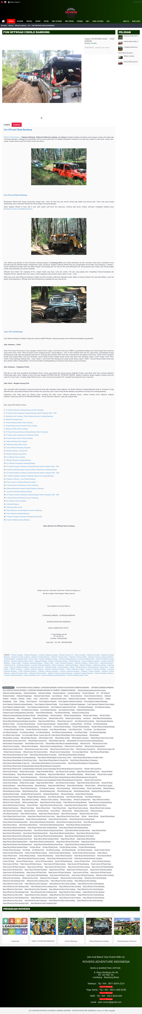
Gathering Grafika (21, 659)
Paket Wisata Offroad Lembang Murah (78, 825)
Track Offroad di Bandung (58, 729)
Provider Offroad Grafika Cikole (14, 729)
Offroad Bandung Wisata (82, 791)
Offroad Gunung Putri (66, 655)
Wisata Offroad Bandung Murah (14, 819)
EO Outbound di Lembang (30, 710)
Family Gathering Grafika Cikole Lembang (19, 422)
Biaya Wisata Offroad (99, 830)
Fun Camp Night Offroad (80, 752)
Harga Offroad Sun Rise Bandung (93, 892)
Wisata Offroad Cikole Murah (58, 819)
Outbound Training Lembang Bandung (100, 657)
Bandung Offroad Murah (51, 794)
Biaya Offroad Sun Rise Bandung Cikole (16, 892)
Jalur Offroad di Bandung (56, 797)
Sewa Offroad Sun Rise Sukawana (36, 900)
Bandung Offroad (63, 724)
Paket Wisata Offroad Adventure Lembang (31, 858)
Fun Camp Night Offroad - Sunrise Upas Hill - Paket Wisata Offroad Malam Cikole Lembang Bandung (54, 735)
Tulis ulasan (105, 47)
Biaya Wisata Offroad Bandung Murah (35, 833)
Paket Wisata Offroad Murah (28, 825)
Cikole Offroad (55, 811)
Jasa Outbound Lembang (66, 710)
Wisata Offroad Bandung (75, 774)
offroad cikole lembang (10, 771)
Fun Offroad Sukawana (10, 732)
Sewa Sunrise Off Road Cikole (59, 875)
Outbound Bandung (12, 504)
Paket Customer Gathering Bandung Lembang (21, 482)
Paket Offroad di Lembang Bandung (74, 802)
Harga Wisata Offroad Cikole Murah (67, 842)
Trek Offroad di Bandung (93, 797)
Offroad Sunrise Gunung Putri (85, 749)
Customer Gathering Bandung (40, 665)
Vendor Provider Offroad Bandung (59, 853)
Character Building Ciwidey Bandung (18, 520)
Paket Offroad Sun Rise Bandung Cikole (16, 886)
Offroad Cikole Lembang (73, 718)
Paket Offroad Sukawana (29, 813)
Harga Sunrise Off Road (57, 870)
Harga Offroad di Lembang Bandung (100, 802)
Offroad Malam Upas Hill (57, 741)
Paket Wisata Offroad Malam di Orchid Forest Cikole (20, 760)
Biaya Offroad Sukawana (69, 813)
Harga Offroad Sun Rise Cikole (13, 895)
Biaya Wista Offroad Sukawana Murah (46, 839)
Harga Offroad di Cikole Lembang (50, 802)
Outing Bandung (9, 659)
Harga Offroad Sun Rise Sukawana (36, 895)
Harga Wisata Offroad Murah (86, 839)
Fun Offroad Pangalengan (98, 732)
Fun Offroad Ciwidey (80, 732)
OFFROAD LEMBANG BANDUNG (102, 687)
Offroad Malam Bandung (29, 738)
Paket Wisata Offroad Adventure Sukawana (88, 858)
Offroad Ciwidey (105, 715)
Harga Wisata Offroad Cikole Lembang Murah (95, 842)
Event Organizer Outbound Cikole (38, 707)
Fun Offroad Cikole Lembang (15, 457)
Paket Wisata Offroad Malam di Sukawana (84, 760)
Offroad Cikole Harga (27, 808)
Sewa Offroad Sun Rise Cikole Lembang (62, 900)
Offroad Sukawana (58, 665)
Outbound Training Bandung (40, 657)
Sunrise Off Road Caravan (24, 861)
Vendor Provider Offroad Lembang (36, 853)
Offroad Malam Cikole (46, 738)
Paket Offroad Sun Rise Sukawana (36, 884)
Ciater (15, 701)
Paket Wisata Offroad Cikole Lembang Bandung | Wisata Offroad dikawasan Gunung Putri (32, 766)
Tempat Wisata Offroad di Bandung (14, 797)
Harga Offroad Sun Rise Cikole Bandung (91, 895)
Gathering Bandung (106, 663)
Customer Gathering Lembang (19, 667)
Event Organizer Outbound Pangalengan (72, 704)
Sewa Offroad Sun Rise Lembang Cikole (44, 903)
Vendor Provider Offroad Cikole (13, 853)
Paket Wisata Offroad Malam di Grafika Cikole (88, 757)
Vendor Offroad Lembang (27, 856)
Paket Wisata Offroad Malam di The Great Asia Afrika (49, 763)
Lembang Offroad (76, 724)
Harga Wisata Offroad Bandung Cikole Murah (48, 844)
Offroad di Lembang (78, 788)
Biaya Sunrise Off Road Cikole (13, 870)
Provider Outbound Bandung (46, 724)
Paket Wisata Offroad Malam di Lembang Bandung (19, 757)
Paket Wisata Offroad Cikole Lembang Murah (42, 827)
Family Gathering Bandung (64, 663)
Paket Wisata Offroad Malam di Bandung (71, 755)
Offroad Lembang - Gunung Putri (16, 451)
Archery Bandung (71, 941)
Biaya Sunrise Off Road (35, 867)
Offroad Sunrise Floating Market (60, 752)
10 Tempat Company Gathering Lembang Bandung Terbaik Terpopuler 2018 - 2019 (32, 466)
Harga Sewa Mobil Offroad (46, 721)
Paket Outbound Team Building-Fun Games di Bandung (24, 510)
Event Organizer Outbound (47, 701)
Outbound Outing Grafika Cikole (16, 444)
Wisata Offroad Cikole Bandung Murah (15, 822)
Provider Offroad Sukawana (12, 850)
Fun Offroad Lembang (27, 732)
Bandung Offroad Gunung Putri (31, 794)
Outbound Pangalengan (24, 696)
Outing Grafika (16, 663)
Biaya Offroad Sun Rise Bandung (93, 886)
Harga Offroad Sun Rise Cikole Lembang (62, 895)
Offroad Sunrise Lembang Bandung (51, 746)
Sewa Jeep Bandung (63, 788)
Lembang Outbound (74, 693)
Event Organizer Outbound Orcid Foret (63, 707)
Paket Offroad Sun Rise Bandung (85, 881)
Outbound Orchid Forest (95, 699)
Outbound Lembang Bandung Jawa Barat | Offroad (19, 715)
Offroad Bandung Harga (47, 791)
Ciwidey (107, 699)
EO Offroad (87, 724)
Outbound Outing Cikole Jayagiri (16, 441)
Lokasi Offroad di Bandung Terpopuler (18, 447)
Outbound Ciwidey (9, 696)
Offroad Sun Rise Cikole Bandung (95, 878)
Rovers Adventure (76, 696)
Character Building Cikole (86, 659)
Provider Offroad (46, 727)
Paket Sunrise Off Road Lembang (54, 864)
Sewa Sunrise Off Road (80, 872)
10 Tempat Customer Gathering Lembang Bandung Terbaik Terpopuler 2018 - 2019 (32, 495)
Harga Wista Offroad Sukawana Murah (15, 847)
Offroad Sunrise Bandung (30, 746)
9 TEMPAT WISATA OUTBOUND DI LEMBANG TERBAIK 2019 (131, 47)
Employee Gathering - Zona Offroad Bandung (20, 479)
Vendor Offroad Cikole (10, 856)
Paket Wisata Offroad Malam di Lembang (43, 755)
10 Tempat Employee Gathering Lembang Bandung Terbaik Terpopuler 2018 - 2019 (32, 473)
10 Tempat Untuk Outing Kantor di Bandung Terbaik (22, 435)
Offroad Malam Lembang (11, 738)
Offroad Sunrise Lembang (11, 746)
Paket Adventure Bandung (104, 721)
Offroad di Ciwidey (9, 724)
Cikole (35, 699)
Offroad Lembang (129, 56)
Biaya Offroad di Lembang (30, 799)
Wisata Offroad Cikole (43, 808)
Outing (72, 667)
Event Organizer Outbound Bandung (95, 701)
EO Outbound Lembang (102, 707)
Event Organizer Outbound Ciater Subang (100, 704)
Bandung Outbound (59, 693)
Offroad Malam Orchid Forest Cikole (14, 741)
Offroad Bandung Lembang (11, 791)
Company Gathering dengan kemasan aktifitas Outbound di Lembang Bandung (31, 469)
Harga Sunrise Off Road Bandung (13, 872)
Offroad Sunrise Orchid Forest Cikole (62, 749)
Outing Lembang (80, 655)
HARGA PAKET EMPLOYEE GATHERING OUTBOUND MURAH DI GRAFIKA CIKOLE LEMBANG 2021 (131, 41)
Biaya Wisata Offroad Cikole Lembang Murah (17, 836)
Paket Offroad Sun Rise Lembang (61, 881)
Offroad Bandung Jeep (64, 791)
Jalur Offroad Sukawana (10, 813)
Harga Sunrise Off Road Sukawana (59, 872)
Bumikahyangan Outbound (127, 941)
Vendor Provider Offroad (102, 850)
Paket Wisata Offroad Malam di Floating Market (83, 763)
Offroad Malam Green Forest (34, 743)
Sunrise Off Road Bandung (63, 861)
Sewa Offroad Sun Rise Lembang (70, 898)
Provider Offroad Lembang (61, 727)
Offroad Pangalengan (24, 718)
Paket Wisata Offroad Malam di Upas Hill (16, 763)
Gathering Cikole (9, 665)
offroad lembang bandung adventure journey (92, 690)
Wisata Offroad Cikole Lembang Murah (82, 819)
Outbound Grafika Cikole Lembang (17, 429)
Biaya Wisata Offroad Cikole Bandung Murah (48, 836)
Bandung (21, 699)
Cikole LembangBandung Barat (22, 209)
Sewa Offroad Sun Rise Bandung (93, 898)
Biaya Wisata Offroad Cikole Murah (88, 833)
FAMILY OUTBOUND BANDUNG (43, 941)
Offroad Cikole (48, 663)
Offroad (84, 816)
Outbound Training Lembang (20, 657)
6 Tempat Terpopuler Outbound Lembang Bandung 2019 (24, 516)
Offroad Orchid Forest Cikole (89, 813)
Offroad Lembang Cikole (30, 802)
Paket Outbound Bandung (44, 713)
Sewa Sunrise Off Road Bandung (37, 875)
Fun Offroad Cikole (100, 729)
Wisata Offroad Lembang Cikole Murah (69, 822)
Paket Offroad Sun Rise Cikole (13, 884)
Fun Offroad (88, 729)
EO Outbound (105, 693)
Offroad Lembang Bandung (72, 715)
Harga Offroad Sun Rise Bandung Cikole (16, 898)
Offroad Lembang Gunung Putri (16, 454)
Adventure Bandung (9, 858)
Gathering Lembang (23, 665)
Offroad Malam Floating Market (13, 743)
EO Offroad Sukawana (85, 850)
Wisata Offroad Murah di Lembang (14, 805)
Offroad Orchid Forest (40, 718)
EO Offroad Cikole (38, 850)
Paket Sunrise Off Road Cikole (101, 864)
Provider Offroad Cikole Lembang (36, 729)
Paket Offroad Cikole (59, 808)
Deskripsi (7, 125)
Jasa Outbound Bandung (48, 710)
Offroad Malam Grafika (62, 738)
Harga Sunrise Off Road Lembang (101, 870)
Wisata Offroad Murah (107, 816)
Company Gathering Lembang (48, 655)
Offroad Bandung (74, 661)
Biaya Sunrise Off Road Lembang (79, 867)
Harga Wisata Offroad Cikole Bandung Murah (17, 844)
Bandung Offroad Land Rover (101, 791)
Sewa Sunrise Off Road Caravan (100, 872)
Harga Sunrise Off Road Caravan (77, 870)
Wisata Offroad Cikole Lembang (100, 808)
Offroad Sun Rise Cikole (30, 878)
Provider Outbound (88, 693)
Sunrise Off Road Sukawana (101, 861)
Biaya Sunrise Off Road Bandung (102, 867)
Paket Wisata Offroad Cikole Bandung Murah (73, 827)
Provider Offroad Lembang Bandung (102, 727)
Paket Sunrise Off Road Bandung (78, 864)
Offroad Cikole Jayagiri (27, 771)
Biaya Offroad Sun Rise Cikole (13, 889)
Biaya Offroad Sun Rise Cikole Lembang (62, 889)
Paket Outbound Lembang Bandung (17, 513)
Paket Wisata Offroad (10, 825)
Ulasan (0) (16, 125)
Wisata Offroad (93, 816)
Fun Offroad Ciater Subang (11, 735)
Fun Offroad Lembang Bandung (62, 732)
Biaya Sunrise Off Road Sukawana (36, 870)
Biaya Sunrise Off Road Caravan (55, 867)
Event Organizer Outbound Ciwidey (46, 704)
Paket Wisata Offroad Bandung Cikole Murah (17, 830)
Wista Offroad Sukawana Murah (94, 822)
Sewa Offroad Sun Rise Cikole (12, 900)
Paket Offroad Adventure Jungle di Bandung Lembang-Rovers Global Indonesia (126, 53)
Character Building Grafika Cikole (22, 661)
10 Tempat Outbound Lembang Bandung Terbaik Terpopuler (25, 410)
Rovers (66, 696)
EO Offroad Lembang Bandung (28, 727)
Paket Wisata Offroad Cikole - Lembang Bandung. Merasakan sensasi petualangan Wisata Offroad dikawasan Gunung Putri (42, 769)
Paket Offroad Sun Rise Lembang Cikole (44, 886)
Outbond (5, 699)
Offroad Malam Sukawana (80, 738)
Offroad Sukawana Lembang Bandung (18, 460)
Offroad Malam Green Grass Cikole (102, 738)
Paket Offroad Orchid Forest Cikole (14, 816)
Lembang (13, 699)
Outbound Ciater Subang (42, 696)
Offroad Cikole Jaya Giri (65, 721)
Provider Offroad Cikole (49, 847)
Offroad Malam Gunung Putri (37, 741)
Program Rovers (16, 909)
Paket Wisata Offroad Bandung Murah (51, 825)
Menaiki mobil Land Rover (93, 769)
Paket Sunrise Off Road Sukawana (14, 867)
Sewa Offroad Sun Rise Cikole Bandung (90, 900)
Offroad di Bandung (67, 794)
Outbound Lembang (93, 655)
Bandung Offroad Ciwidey (11, 794)
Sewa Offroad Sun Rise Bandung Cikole (16, 903)
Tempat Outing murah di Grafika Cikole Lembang (21, 426)
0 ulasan (97, 47)
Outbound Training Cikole (59, 657)
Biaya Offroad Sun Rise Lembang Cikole (44, 892)
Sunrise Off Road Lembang (44, 861)
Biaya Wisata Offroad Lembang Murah (62, 833)
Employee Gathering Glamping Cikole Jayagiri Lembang (131, 36)
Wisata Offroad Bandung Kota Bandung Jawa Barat (19, 721)
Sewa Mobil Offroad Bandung (102, 718)
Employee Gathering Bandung (32, 663)
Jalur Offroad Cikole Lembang (84, 721)
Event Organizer (32, 701)
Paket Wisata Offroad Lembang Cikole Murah (48, 830)
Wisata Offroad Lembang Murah (36, 819)
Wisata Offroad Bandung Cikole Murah (42, 822)
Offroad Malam (94, 735)
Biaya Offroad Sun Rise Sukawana (36, 889)
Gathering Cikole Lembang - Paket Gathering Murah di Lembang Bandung (29, 416)
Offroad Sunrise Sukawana (12, 752)
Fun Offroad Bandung (43, 732)
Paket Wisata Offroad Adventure (84, 856)
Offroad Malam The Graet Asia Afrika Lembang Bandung (85, 741)
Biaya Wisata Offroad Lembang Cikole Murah (17, 839)
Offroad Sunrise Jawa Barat (73, 746)
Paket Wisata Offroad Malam (99, 752)
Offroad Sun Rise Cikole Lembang (71, 878)
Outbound (108, 696)
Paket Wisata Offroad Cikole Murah (14, 827)
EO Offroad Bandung (100, 724)
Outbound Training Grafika (77, 657)
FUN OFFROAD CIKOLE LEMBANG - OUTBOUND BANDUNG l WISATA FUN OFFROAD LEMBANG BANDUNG (52, 687)
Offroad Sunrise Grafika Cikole (13, 749)
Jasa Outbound (57, 696)
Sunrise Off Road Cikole (82, 861)
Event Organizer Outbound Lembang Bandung (17, 704)
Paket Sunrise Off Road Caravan (30, 864)
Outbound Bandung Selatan (85, 710)
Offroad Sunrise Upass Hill (105, 749)
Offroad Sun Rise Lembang (104, 875)
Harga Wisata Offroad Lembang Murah (42, 842)
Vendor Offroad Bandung (45, 856)
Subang (21, 701)
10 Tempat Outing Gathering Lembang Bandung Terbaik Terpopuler (27, 432)
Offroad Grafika (67, 811)
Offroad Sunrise (85, 743)
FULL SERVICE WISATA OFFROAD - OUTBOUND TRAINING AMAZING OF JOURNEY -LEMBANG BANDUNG (39, 690)
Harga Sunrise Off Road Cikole (36, 872)
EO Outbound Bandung (85, 707)
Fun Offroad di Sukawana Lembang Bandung (20, 463)
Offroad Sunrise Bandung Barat (95, 746)
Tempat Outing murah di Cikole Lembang (19, 438)
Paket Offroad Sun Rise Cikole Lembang (62, 884)
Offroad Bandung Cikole (30, 791)
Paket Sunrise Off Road (10, 864)
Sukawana (8, 209)
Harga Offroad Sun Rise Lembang (70, 892)
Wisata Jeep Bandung (94, 788)
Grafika (29, 699)
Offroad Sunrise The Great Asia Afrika (35, 752)
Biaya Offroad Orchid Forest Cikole (68, 816)
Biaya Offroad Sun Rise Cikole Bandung (90, 889)
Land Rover (87, 718)
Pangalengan (7, 701)
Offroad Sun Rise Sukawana (49, 878)
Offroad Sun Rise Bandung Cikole (14, 881)
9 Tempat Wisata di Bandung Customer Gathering (22, 485)
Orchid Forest (44, 699)
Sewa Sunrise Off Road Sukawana (83, 875)
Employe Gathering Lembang (57, 661)
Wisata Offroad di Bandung (84, 794)
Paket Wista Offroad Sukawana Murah (77, 830)
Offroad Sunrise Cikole (100, 743)
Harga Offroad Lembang (25, 774)
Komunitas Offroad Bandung (26, 724)
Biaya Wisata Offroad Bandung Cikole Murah (79, 836)
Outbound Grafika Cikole (14, 507)
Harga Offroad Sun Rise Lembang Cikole (44, 898)
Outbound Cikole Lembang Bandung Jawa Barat (18, 713)
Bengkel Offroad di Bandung (37, 797)
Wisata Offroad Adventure (29, 777)
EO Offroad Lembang (10, 727)
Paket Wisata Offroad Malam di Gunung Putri (53, 760)
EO (98, 693)
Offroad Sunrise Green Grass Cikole (36, 749)
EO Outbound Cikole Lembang (16, 501)
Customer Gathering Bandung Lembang (19, 491)
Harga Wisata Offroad (68, 839)
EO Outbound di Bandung (11, 710)
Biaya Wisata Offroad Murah (12, 833)
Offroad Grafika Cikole (56, 718)
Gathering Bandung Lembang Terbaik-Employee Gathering (25, 488)
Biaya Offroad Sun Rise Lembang (70, 886)
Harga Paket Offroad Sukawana (49, 813)
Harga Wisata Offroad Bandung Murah (15, 842)
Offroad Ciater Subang (90, 715)
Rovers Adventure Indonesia (93, 696)
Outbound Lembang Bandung (83, 673)
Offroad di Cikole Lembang (49, 799)
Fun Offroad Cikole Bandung (18, 129)
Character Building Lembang (48, 659)
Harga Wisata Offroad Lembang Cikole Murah (79, 844)
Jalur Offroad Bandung (13, 332)
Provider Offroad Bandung (81, 727)
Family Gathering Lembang (90, 661)
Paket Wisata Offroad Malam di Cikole (15, 755)
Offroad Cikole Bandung (11, 137)
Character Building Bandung (68, 659)
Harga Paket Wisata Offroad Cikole (88, 771)
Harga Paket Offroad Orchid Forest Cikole (41, 816)
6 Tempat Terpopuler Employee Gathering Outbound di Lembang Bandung (30, 476)
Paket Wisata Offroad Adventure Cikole (59, 858)
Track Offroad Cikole (75, 729)
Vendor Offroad (102, 853)
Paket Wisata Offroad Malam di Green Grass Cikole (54, 757)
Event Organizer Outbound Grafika (14, 707)
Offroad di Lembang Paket (11, 799)
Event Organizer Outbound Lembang (70, 701)
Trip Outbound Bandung (62, 713)
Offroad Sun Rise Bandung (11, 878)
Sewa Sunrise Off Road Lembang (13, 875)
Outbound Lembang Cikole (14, 419)
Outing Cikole (33, 659)
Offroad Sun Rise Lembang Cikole (38, 881)
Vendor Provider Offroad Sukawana (84, 853)
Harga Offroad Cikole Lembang (78, 808)
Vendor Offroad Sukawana (63, 856)
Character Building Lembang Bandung (53, 675)
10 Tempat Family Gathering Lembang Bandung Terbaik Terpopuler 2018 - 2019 (31, 413)
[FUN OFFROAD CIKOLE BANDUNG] (41, 76)
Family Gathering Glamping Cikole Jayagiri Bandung (131, 62)
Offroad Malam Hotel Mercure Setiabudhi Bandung (62, 743)
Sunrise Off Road (8, 861)
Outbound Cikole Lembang (77, 699)
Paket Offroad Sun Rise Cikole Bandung (91, 884)
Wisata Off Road (107, 771)
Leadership (15, 941)
